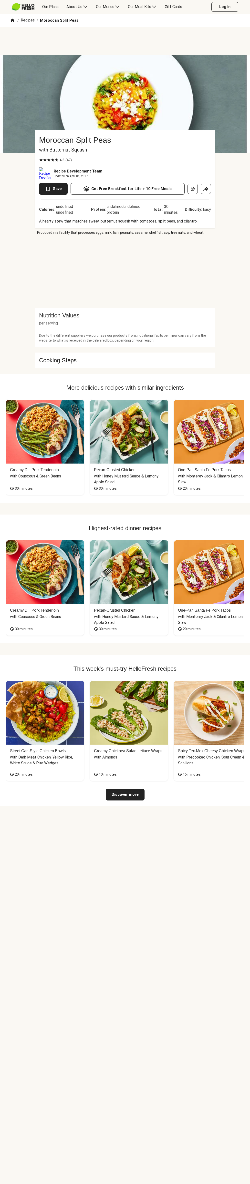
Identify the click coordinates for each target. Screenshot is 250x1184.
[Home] (12, 20)
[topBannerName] (125, 41)
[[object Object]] (193, 189)
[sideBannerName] (125, 271)
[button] (125, 315)
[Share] (206, 189)
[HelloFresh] (23, 6)
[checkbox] (41, 160)
